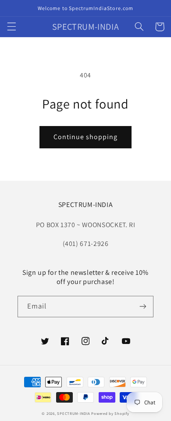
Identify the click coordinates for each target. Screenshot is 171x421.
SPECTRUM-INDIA (73, 413)
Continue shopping (85, 136)
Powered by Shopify (110, 413)
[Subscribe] (143, 306)
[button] (11, 27)
